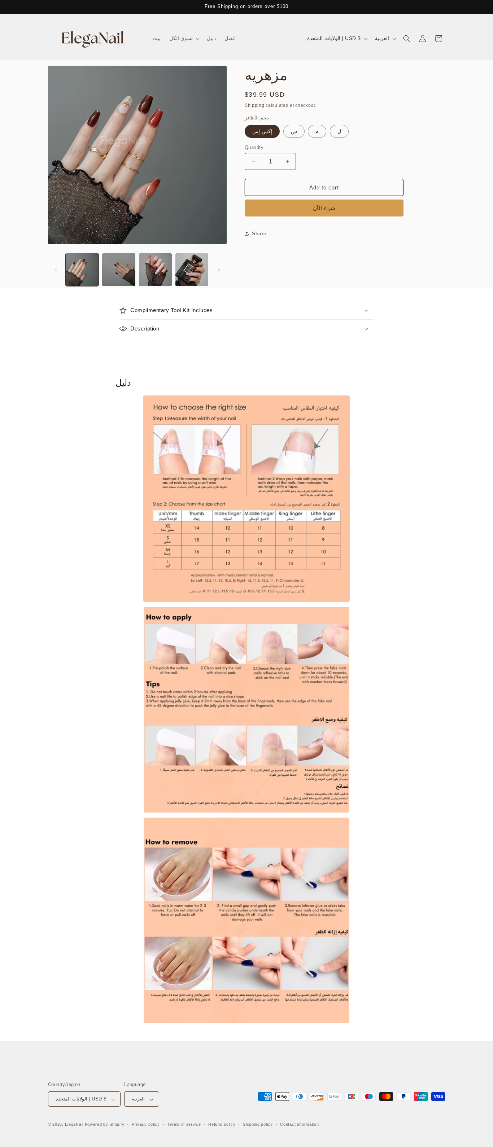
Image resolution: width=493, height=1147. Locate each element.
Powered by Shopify (105, 1124)
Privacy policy (146, 1124)
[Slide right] (219, 270)
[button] (184, 38)
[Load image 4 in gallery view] (191, 269)
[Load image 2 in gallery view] (118, 269)
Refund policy (221, 1124)
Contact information (299, 1124)
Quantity (254, 147)
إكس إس (262, 131)
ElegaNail (74, 1124)
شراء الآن (324, 208)
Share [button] (259, 233)
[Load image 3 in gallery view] (155, 269)
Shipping (255, 105)
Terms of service (184, 1124)
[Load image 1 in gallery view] (82, 269)
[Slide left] (56, 270)
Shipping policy (258, 1124)
